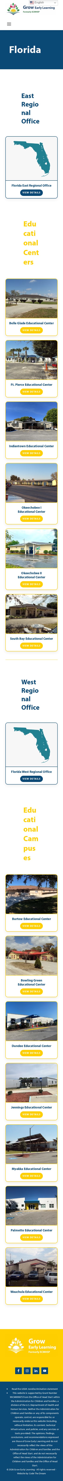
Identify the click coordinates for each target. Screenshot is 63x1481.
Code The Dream (37, 1473)
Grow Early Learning (24, 1469)
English (39, 2)
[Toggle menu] (9, 24)
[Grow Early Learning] (30, 9)
